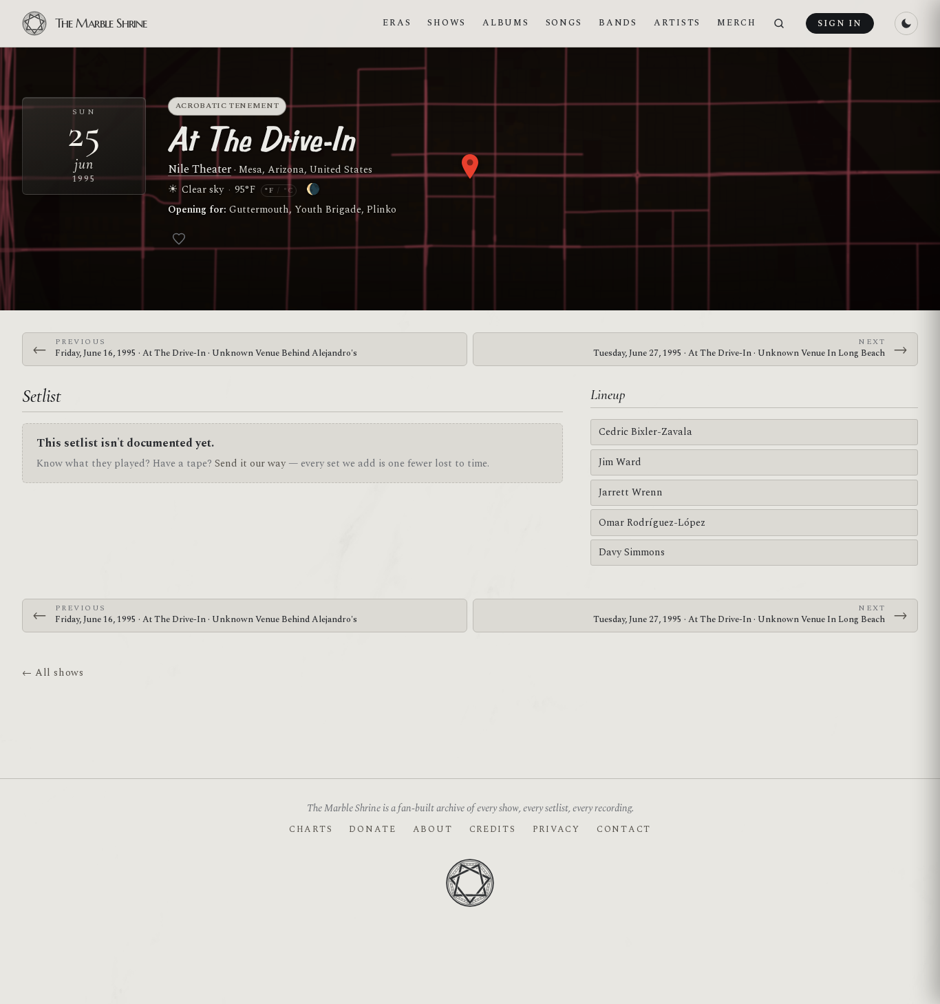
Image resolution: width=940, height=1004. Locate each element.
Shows (446, 23)
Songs (564, 23)
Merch (736, 23)
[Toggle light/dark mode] (906, 23)
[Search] (779, 23)
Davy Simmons (632, 552)
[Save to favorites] (179, 239)
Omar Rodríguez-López (652, 522)
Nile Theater (199, 169)
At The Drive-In (261, 139)
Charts (310, 829)
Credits (492, 829)
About (433, 829)
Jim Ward (620, 462)
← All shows (52, 673)
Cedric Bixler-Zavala (645, 432)
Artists (677, 23)
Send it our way (250, 463)
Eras (397, 23)
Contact (624, 829)
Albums (505, 23)
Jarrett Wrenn (631, 492)
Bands (618, 23)
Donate (372, 829)
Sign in (840, 23)
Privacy (556, 829)
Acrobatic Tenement (227, 105)
